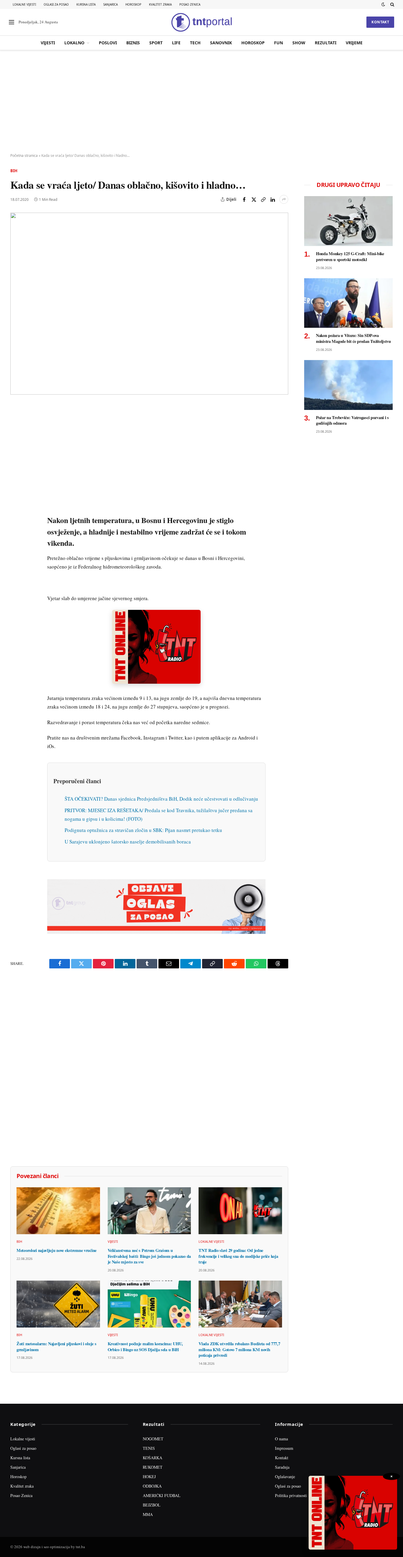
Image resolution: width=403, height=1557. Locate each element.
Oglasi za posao (56, 4)
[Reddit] (16, 504)
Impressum (284, 1448)
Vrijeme (354, 42)
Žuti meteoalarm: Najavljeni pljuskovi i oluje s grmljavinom (56, 1346)
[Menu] (11, 22)
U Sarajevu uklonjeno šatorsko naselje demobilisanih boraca (128, 841)
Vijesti (48, 42)
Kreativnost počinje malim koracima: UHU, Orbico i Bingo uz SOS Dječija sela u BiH (145, 1346)
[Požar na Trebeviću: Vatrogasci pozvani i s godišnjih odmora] (348, 385)
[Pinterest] (16, 450)
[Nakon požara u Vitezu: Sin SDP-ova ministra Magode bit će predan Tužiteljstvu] (348, 303)
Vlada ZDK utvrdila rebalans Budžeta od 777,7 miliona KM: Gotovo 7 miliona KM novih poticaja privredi (239, 1349)
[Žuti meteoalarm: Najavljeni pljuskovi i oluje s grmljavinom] (58, 1304)
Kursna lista (86, 4)
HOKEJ (149, 1476)
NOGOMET (153, 1439)
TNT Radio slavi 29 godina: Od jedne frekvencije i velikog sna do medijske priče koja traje (238, 1256)
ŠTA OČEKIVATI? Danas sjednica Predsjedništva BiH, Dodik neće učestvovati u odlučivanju (161, 798)
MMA (148, 1514)
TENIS (149, 1448)
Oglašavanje (285, 1476)
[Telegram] (16, 518)
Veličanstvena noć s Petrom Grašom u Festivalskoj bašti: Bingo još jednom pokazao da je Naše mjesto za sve (149, 1256)
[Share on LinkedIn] (272, 199)
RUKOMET (153, 1467)
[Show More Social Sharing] (283, 199)
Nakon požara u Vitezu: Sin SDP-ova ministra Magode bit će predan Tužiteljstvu (353, 338)
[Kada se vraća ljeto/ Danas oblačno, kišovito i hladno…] (149, 304)
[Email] (16, 464)
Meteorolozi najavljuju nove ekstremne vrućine (56, 1250)
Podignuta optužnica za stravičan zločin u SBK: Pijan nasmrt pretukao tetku (143, 830)
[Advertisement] (201, 102)
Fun (278, 42)
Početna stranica (24, 155)
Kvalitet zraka (160, 4)
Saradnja (282, 1467)
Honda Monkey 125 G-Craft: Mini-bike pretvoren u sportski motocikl (350, 256)
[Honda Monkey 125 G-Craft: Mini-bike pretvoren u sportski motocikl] (348, 221)
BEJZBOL (151, 1505)
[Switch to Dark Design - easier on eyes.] (383, 4)
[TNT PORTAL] (201, 22)
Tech (195, 42)
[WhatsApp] (16, 532)
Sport (156, 42)
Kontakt (380, 22)
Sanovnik (221, 42)
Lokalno (74, 42)
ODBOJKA (152, 1486)
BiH (13, 170)
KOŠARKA (152, 1457)
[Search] (391, 4)
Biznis (133, 42)
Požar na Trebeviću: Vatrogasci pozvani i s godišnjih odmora (352, 420)
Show (298, 42)
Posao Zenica (189, 4)
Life (176, 42)
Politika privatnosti (291, 1495)
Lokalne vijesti (24, 4)
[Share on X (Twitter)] (253, 199)
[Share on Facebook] (244, 199)
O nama (281, 1439)
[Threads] (16, 545)
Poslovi (108, 42)
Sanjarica (110, 4)
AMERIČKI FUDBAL (162, 1495)
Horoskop (133, 4)
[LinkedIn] (16, 491)
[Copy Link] (263, 199)
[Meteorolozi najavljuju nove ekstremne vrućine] (58, 1210)
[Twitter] (16, 436)
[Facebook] (16, 423)
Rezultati (325, 42)
